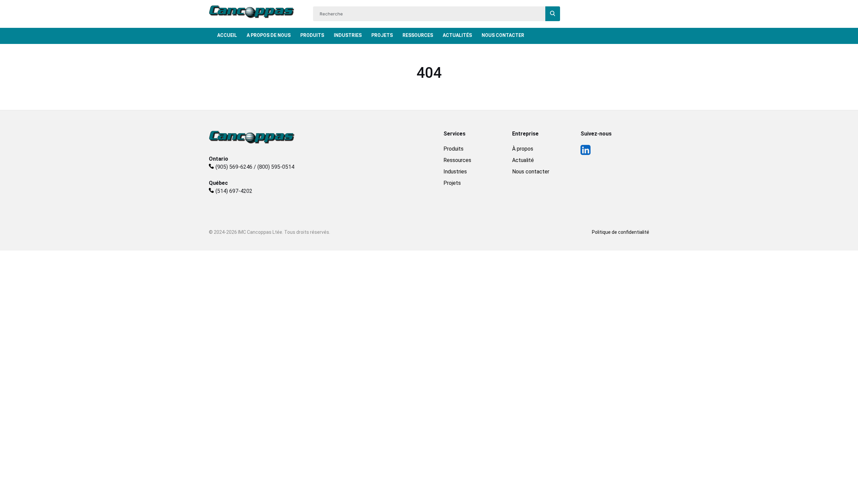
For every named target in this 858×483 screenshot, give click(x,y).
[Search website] (552, 13)
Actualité (523, 160)
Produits (312, 35)
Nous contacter (530, 171)
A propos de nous (269, 35)
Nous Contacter (503, 35)
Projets (382, 35)
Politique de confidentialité (620, 232)
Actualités (457, 35)
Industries (348, 35)
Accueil (227, 35)
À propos (522, 149)
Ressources (418, 35)
